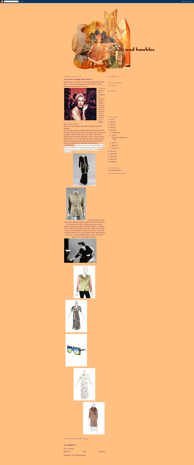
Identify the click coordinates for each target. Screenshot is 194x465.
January (114, 148)
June (113, 135)
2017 (111, 119)
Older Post (102, 451)
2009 (111, 159)
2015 (111, 125)
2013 (111, 130)
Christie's (80, 224)
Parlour (110, 85)
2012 (111, 151)
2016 (111, 122)
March (114, 145)
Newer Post (67, 451)
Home (84, 451)
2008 (111, 161)
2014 (111, 127)
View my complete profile (117, 173)
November (115, 132)
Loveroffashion (115, 170)
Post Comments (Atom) (79, 455)
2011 (111, 154)
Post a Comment (69, 449)
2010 (111, 156)
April (113, 142)
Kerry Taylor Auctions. (80, 132)
